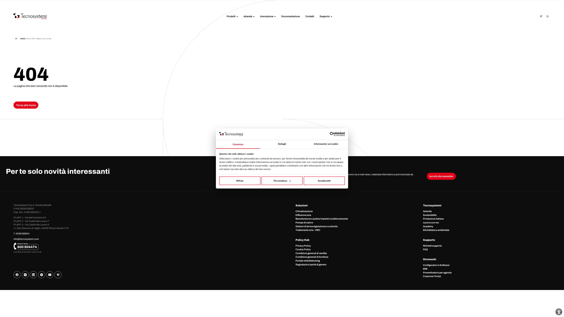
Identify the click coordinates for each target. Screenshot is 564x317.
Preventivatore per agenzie (437, 272)
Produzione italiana (433, 218)
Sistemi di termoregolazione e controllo (317, 226)
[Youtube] (49, 274)
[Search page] (547, 16)
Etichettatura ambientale (436, 230)
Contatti (309, 16)
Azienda (427, 211)
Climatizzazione (304, 211)
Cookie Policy (303, 249)
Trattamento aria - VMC (308, 230)
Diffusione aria (303, 215)
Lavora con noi (431, 222)
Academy (428, 226)
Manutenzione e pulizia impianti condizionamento (322, 218)
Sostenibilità (430, 215)
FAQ (425, 249)
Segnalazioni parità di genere (311, 264)
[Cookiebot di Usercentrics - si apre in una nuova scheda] (332, 134)
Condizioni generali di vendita (311, 253)
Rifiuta (239, 180)
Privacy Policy (303, 246)
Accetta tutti (324, 180)
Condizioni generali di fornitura (312, 257)
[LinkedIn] (33, 274)
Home (22, 39)
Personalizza (280, 180)
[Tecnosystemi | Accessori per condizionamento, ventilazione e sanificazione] (30, 16)
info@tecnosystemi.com (26, 239)
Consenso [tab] (238, 144)
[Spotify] (41, 274)
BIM (425, 269)
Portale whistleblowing (308, 260)
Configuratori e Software (436, 265)
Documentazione (290, 16)
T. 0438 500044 (22, 233)
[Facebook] (17, 274)
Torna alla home (26, 105)
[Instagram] (25, 274)
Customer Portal (432, 276)
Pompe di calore (304, 222)
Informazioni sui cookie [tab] (326, 144)
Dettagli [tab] (282, 144)
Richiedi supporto (432, 246)
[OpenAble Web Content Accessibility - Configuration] (559, 312)
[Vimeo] (58, 274)
